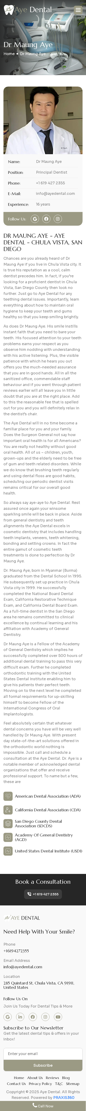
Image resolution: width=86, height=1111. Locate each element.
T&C (59, 1083)
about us (35, 1077)
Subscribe (43, 1065)
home (9, 53)
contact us (16, 1083)
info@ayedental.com (22, 966)
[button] (78, 10)
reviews (52, 1077)
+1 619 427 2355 (45, 894)
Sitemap (72, 1083)
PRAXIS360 (64, 1097)
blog (66, 1077)
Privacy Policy (40, 1083)
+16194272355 (16, 950)
